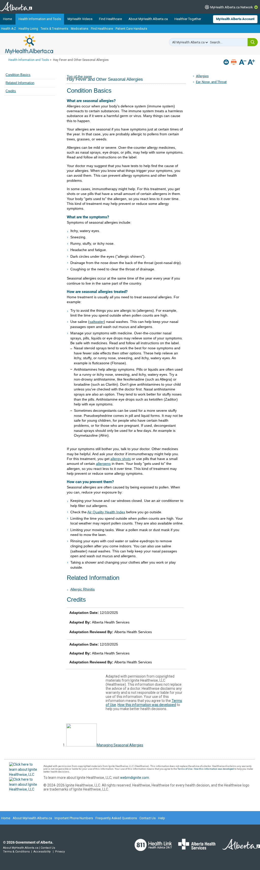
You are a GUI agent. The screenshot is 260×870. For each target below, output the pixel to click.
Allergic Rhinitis (82, 589)
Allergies (202, 76)
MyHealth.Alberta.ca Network (231, 7)
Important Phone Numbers (74, 818)
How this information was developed (147, 705)
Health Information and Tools (40, 19)
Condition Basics (18, 75)
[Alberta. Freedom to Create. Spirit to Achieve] (238, 847)
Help (161, 818)
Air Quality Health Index (106, 512)
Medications (79, 28)
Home (7, 19)
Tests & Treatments (54, 28)
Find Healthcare (110, 19)
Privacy (60, 851)
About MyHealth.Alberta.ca (148, 19)
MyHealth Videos (80, 19)
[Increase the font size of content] (251, 62)
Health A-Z (8, 28)
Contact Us (147, 818)
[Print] (234, 62)
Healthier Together (187, 19)
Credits (11, 91)
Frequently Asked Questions (116, 818)
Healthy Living (28, 28)
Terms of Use (184, 768)
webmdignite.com (134, 778)
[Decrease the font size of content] (242, 62)
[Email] (226, 62)
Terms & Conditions (16, 851)
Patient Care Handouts (131, 28)
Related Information (20, 83)
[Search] (253, 42)
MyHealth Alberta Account (235, 19)
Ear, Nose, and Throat (211, 82)
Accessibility (42, 851)
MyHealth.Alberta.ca (29, 44)
